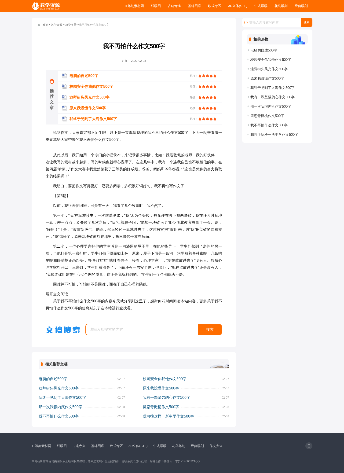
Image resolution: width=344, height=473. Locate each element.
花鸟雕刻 (281, 6)
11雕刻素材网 (134, 6)
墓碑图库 (194, 6)
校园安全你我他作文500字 (165, 379)
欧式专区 (214, 6)
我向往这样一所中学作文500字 (168, 416)
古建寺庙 (174, 6)
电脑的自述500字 (53, 379)
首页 (45, 24)
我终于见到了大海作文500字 (62, 398)
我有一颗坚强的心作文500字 (166, 398)
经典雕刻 (301, 6)
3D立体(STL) (237, 6)
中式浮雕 (260, 6)
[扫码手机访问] (308, 445)
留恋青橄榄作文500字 (161, 407)
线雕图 (156, 6)
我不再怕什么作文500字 (59, 416)
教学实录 (71, 24)
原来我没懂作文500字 (161, 388)
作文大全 (216, 446)
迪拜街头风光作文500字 (59, 388)
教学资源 (56, 24)
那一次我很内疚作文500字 (60, 407)
